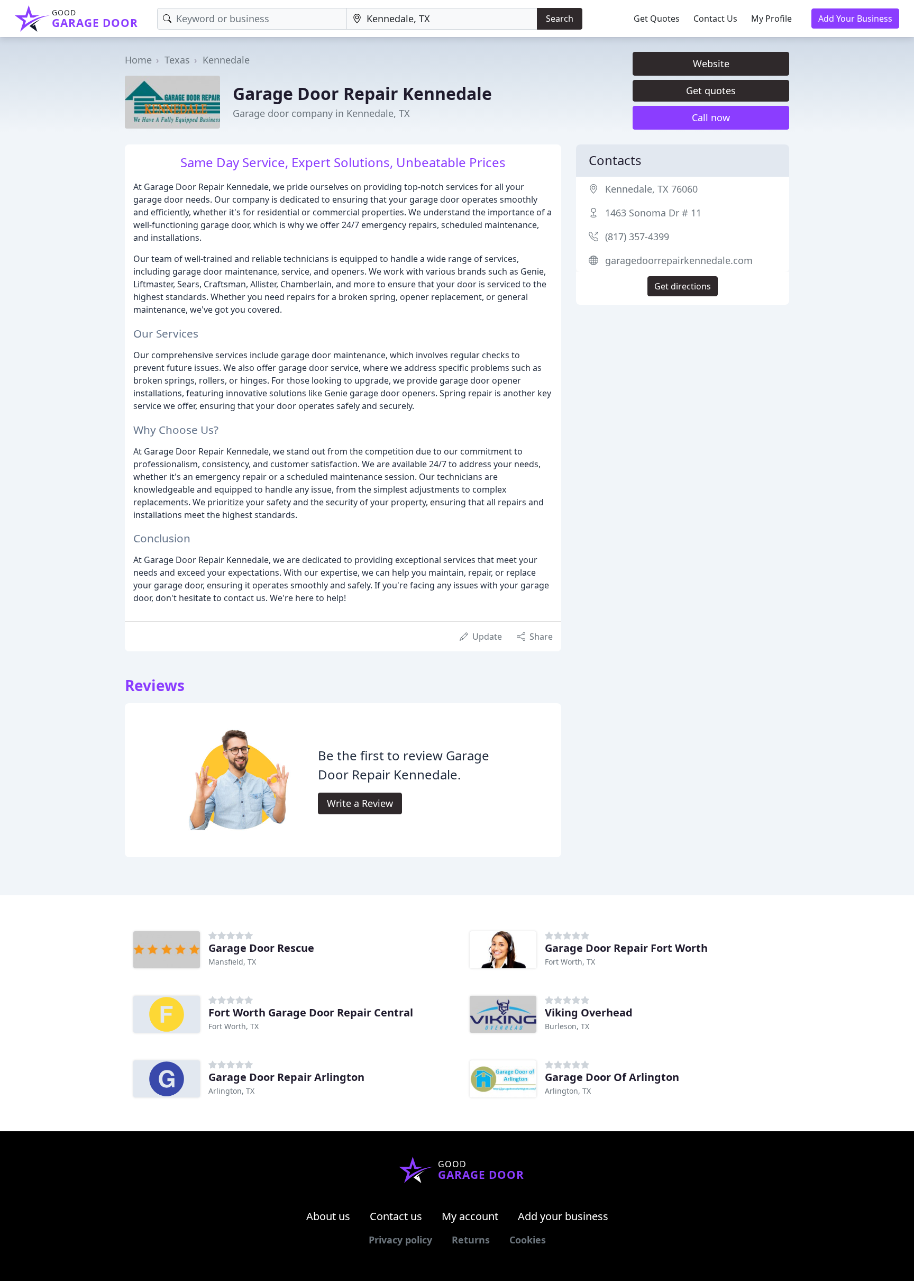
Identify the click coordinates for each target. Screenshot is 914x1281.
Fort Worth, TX (570, 962)
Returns (471, 1239)
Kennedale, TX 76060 (651, 189)
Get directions (682, 286)
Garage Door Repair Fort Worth (626, 948)
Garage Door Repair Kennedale (362, 93)
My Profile (771, 18)
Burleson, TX (567, 1026)
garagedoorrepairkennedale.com (679, 260)
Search (559, 18)
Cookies (527, 1239)
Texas (177, 59)
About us (328, 1216)
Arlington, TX (231, 1091)
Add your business (563, 1216)
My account (470, 1216)
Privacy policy (400, 1239)
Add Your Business (855, 18)
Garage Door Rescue (261, 948)
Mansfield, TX (232, 962)
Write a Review (360, 803)
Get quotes (711, 90)
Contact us (396, 1216)
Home (138, 59)
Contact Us (715, 18)
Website (711, 63)
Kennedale (226, 59)
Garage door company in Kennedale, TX (321, 113)
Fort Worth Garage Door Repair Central (310, 1012)
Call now (711, 117)
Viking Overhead (589, 1012)
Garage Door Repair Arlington (286, 1077)
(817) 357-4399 (637, 236)
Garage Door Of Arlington (612, 1077)
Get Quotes (657, 18)
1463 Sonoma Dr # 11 (653, 212)
